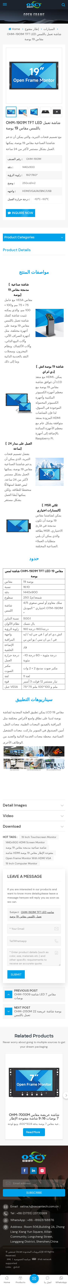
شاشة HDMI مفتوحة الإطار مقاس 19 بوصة (29, 853)
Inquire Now (22, 213)
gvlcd (16, 1267)
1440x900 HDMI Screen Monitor (25, 842)
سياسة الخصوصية (22, 1259)
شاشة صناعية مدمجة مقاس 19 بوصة (26, 847)
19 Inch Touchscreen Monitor (39, 837)
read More (33, 1132)
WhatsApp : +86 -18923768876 (32, 1220)
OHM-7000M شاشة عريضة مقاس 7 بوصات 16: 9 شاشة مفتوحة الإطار (34, 1116)
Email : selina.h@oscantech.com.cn (34, 1206)
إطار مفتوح (32, 29)
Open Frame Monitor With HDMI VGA (28, 858)
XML (9, 1259)
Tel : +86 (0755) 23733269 (28, 1213)
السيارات (49, 29)
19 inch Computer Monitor (21, 863)
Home (16, 29)
